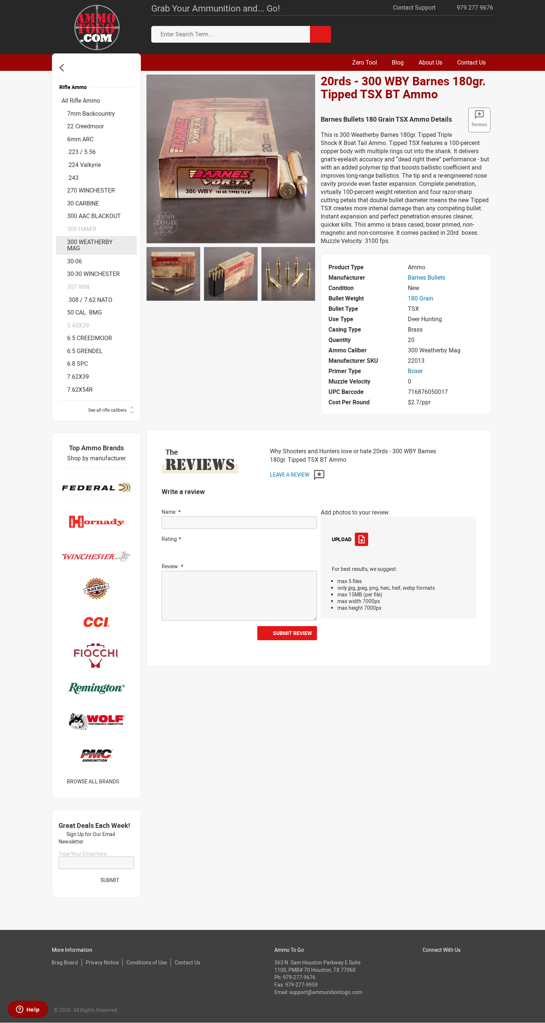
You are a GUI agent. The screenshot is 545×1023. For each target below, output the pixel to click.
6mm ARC (80, 139)
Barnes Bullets (426, 277)
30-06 (74, 261)
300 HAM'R (81, 229)
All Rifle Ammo (81, 100)
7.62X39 (78, 376)
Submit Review (292, 633)
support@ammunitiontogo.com (325, 992)
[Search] (320, 34)
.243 (73, 178)
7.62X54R (80, 389)
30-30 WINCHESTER (93, 274)
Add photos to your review (355, 512)
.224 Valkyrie (84, 165)
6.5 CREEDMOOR (89, 338)
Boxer (415, 371)
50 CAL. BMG (84, 312)
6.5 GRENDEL (85, 351)
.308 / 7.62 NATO (89, 300)
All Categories (63, 67)
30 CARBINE (83, 203)
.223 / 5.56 (81, 152)
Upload (341, 539)
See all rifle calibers (107, 410)
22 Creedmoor (85, 126)
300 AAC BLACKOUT (94, 216)
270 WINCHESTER (91, 190)
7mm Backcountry (91, 113)
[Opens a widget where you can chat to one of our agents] (27, 1010)
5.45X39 (78, 325)
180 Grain (420, 298)
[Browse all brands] (128, 781)
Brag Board (65, 962)
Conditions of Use (146, 962)
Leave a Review (290, 474)
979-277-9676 (299, 977)
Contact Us (187, 962)
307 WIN (78, 287)
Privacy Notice (102, 962)
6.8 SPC (77, 363)
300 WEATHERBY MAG (90, 245)
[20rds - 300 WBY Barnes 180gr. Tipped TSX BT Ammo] (230, 158)
